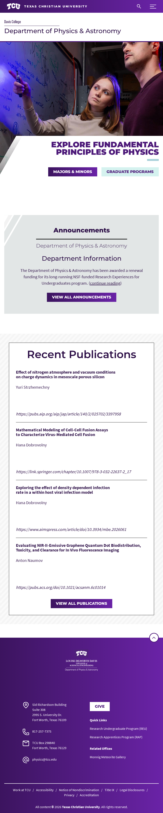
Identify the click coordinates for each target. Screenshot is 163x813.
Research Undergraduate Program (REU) (118, 728)
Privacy (69, 795)
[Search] (138, 6)
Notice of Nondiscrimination (79, 790)
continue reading (105, 283)
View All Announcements (81, 297)
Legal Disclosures (132, 790)
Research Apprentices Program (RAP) (116, 737)
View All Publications (81, 603)
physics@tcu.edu (44, 759)
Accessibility (44, 790)
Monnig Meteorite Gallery (108, 757)
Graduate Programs (130, 171)
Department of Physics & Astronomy (62, 31)
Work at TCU (22, 790)
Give (100, 706)
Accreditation (89, 795)
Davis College (12, 21)
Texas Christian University (81, 807)
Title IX (109, 790)
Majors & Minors (72, 171)
